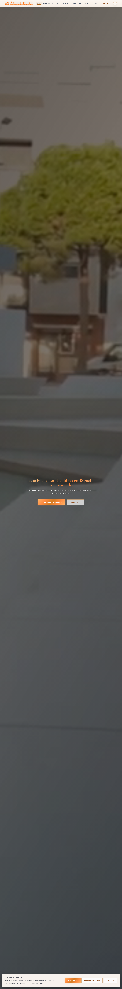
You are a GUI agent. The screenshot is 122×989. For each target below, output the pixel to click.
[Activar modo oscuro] (115, 3)
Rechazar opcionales (92, 980)
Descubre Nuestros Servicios (51, 502)
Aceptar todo (73, 980)
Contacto (87, 3)
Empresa (46, 3)
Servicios (55, 3)
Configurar (110, 980)
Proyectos (66, 3)
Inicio (39, 3)
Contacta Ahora (75, 502)
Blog (95, 3)
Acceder (105, 3)
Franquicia (76, 3)
